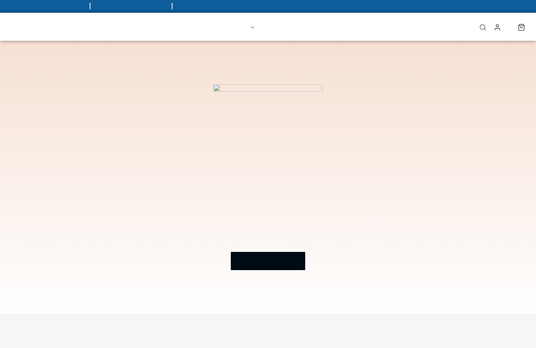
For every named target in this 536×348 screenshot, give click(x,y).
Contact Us (325, 26)
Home (193, 26)
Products (231, 26)
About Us (280, 26)
